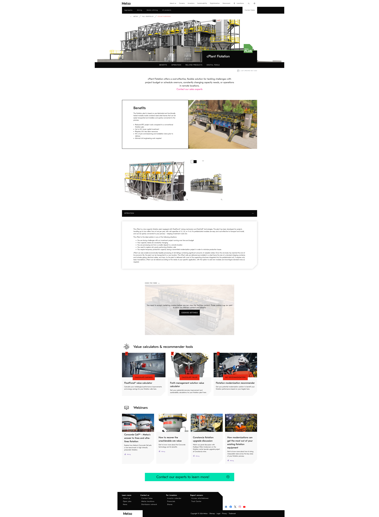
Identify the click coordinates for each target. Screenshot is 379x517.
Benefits (163, 65)
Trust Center (196, 501)
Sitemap (212, 513)
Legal (218, 513)
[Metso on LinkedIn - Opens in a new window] (226, 507)
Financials (171, 501)
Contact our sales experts (189, 89)
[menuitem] (173, 3)
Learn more (126, 495)
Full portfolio (147, 16)
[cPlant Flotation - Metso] (133, 3)
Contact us (144, 495)
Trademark (232, 513)
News (125, 504)
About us (126, 498)
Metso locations (147, 501)
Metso (135, 16)
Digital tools (213, 65)
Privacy (224, 513)
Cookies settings (190, 313)
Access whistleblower (200, 498)
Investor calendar (174, 498)
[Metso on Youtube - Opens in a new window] (244, 507)
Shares (170, 504)
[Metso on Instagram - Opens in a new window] (240, 507)
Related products (194, 65)
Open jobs (127, 501)
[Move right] (195, 161)
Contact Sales (147, 498)
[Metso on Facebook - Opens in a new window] (231, 507)
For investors (171, 495)
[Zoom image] (187, 199)
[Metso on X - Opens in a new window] (235, 507)
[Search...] (249, 3)
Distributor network (149, 504)
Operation (176, 65)
